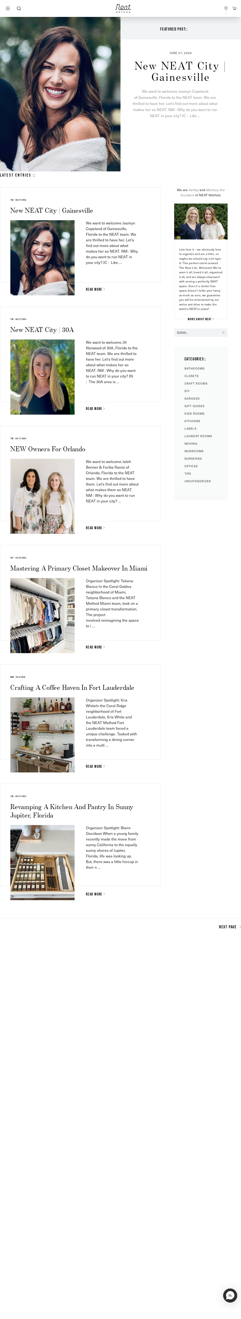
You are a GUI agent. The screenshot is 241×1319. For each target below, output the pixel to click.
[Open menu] (7, 8)
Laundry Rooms (198, 436)
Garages (192, 398)
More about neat (199, 319)
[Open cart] (234, 8)
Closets (192, 375)
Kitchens (193, 421)
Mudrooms (194, 451)
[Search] (18, 8)
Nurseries (193, 458)
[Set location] (226, 8)
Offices (191, 466)
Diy (187, 391)
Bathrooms (195, 368)
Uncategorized (198, 481)
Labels (191, 428)
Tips (188, 473)
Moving (191, 443)
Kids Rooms (195, 413)
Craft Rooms (196, 383)
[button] (230, 1295)
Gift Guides (195, 406)
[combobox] (18, 8)
